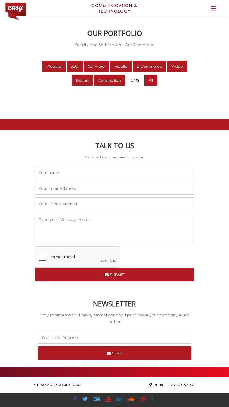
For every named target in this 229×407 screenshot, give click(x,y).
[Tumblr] (153, 399)
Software (96, 66)
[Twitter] (85, 399)
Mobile (120, 66)
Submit (117, 275)
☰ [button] (213, 8)
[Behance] (97, 399)
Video (177, 66)
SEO (74, 66)
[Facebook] (75, 399)
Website (53, 66)
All (151, 80)
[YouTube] (109, 399)
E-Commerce (149, 66)
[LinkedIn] (120, 399)
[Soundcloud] (131, 399)
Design (82, 80)
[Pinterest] (143, 399)
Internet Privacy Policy (174, 384)
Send (116, 353)
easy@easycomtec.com (60, 384)
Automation (109, 80)
